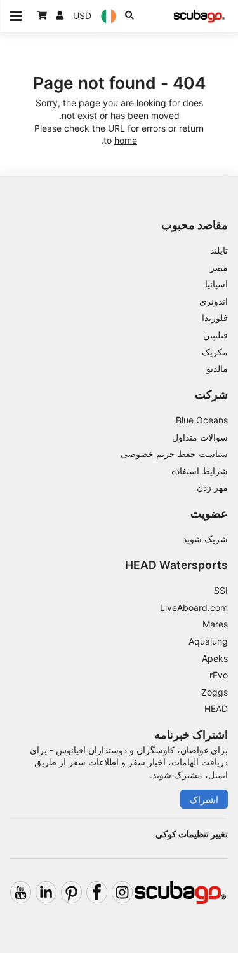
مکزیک (215, 351)
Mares (215, 624)
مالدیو (217, 368)
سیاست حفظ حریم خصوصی (174, 453)
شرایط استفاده (199, 470)
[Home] (199, 16)
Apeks (215, 658)
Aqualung (208, 641)
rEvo (218, 674)
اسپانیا (216, 283)
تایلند (219, 250)
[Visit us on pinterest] (71, 892)
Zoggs (214, 692)
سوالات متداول (200, 437)
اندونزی (213, 301)
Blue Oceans (202, 420)
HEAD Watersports (176, 565)
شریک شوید (205, 538)
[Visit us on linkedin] (46, 892)
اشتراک (204, 799)
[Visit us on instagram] (122, 892)
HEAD (216, 708)
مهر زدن (212, 487)
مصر (219, 267)
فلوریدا (215, 317)
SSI (221, 590)
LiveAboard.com (194, 607)
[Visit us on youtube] (20, 892)
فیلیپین (215, 334)
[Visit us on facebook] (96, 892)
